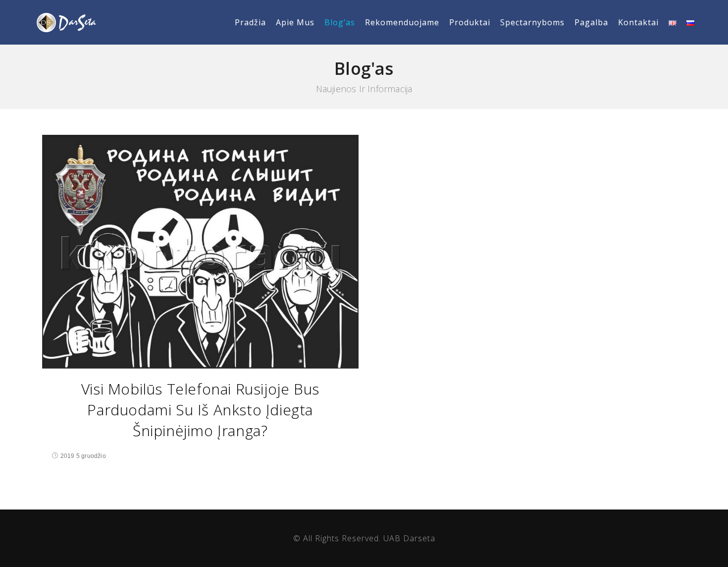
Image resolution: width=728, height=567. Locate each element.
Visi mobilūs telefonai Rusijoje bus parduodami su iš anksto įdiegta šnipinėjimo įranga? (200, 410)
